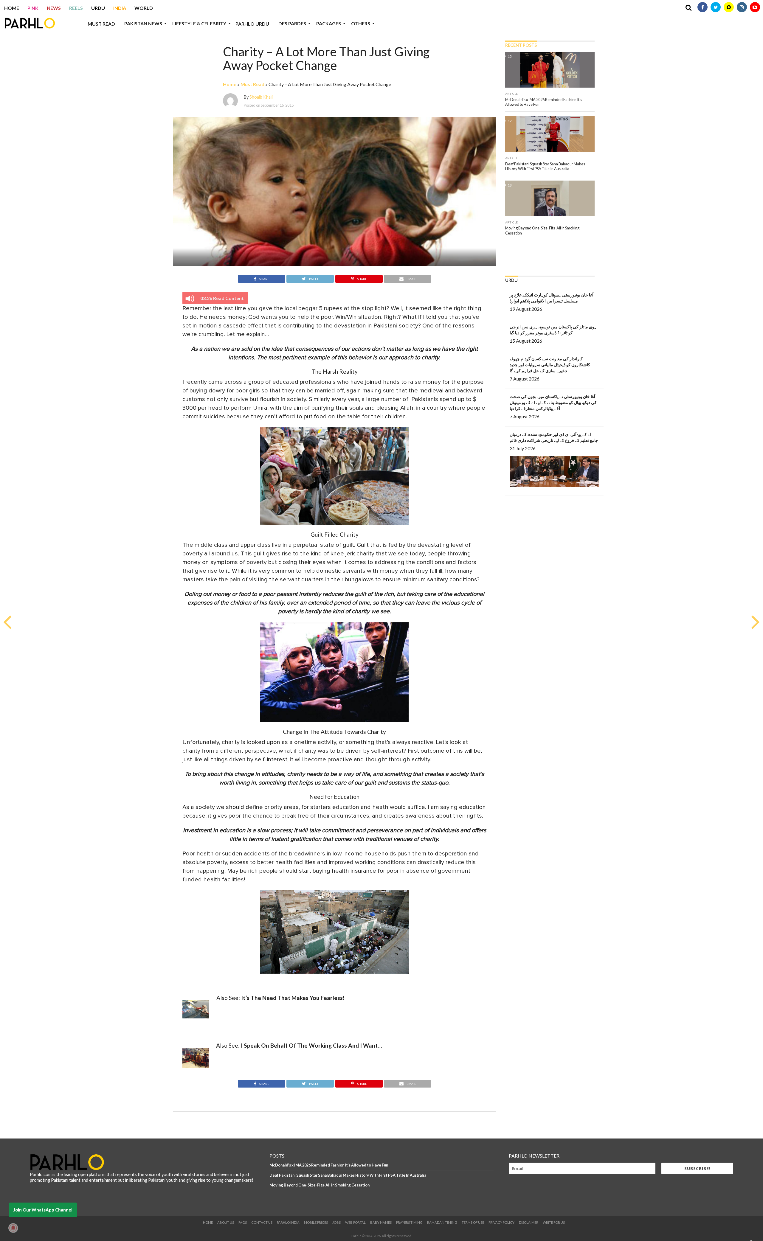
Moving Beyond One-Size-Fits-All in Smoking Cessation (319, 1185)
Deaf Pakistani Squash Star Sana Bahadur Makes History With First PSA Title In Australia (347, 1175)
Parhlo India (288, 1222)
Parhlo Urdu (252, 24)
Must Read (101, 24)
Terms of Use (473, 1222)
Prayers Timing (409, 1222)
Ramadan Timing (442, 1222)
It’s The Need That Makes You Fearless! (293, 997)
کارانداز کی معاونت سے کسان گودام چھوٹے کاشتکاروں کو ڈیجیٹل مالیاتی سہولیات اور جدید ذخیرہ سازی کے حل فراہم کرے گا (550, 364)
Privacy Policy (501, 1222)
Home (11, 8)
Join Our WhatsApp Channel (42, 1209)
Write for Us (554, 1222)
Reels (76, 8)
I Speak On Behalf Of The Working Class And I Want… (311, 1045)
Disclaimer (528, 1222)
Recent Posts (521, 45)
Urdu (98, 8)
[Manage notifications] (13, 1228)
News (54, 8)
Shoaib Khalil (261, 97)
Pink (32, 8)
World (143, 8)
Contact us (261, 1222)
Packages (328, 23)
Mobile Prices (316, 1222)
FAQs (242, 1222)
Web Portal (355, 1222)
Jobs (336, 1222)
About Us (225, 1222)
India (119, 8)
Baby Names (381, 1222)
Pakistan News (143, 23)
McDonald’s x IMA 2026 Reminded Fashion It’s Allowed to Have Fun (328, 1165)
